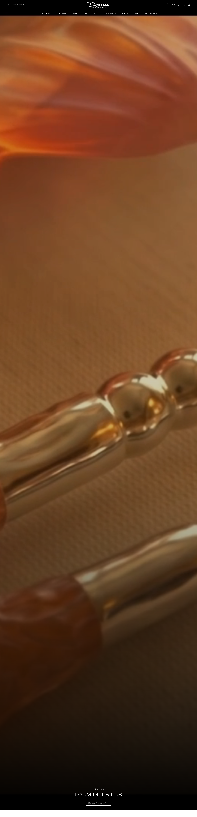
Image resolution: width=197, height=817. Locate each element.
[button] (189, 5)
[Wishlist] (173, 5)
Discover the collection (98, 803)
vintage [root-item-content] (125, 13)
